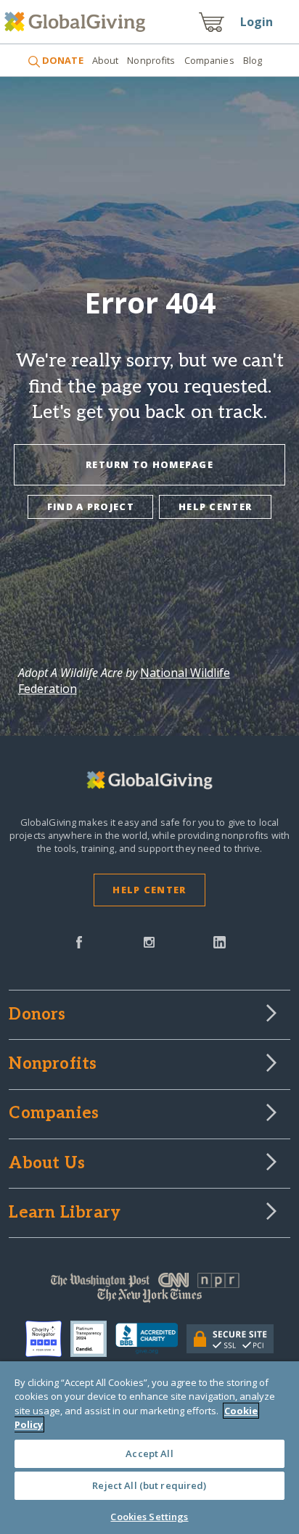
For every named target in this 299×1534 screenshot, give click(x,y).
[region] (149, 1447)
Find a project (90, 506)
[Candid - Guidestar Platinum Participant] (92, 1339)
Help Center (149, 889)
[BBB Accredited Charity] (151, 1339)
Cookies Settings (149, 1516)
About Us (47, 1163)
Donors (37, 1015)
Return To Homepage (149, 464)
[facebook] (79, 941)
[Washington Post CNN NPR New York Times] (149, 1291)
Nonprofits (151, 60)
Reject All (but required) (149, 1485)
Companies (209, 60)
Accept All (149, 1453)
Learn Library (64, 1213)
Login (257, 22)
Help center (215, 506)
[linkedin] (219, 941)
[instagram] (149, 941)
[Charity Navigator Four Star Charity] (47, 1339)
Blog (253, 60)
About (105, 60)
